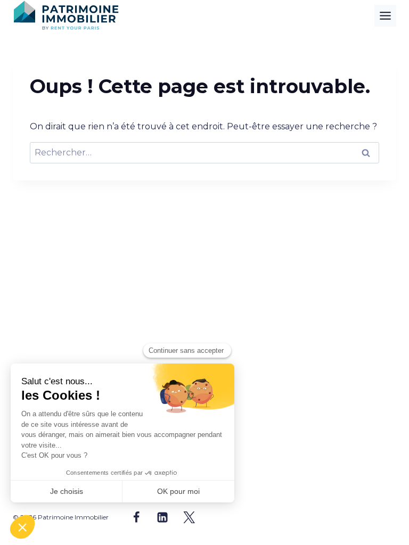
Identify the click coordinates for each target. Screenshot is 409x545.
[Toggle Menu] (385, 16)
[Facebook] (136, 517)
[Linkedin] (162, 517)
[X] (188, 517)
